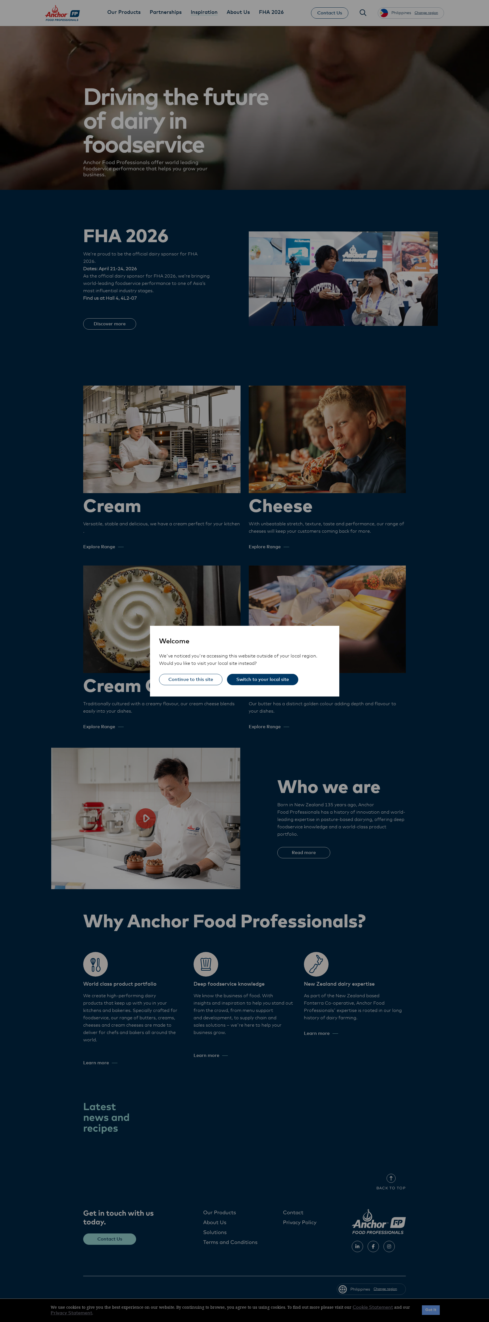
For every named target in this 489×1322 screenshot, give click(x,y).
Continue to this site (190, 679)
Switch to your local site (262, 679)
